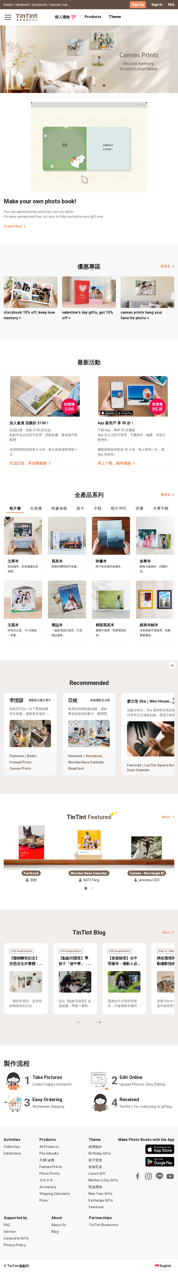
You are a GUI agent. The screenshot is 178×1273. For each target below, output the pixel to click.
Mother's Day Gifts (103, 1180)
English (165, 1266)
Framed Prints (21, 762)
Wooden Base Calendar (86, 762)
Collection (12, 1147)
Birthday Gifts (100, 1153)
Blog (54, 1231)
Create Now (13, 226)
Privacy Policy (15, 1245)
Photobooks (49, 1153)
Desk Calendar (138, 770)
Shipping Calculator (54, 1194)
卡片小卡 (46, 1180)
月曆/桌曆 (46, 1160)
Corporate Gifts (16, 1238)
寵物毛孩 (95, 1167)
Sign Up (138, 4)
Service (10, 1231)
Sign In (156, 4)
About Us (58, 1225)
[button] (31, 843)
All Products (49, 1147)
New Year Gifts (100, 1194)
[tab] (93, 17)
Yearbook (96, 1207)
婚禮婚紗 (95, 1147)
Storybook (94, 756)
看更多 (165, 266)
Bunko (32, 756)
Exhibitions (12, 1153)
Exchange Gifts (101, 1200)
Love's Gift (97, 1173)
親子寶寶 (95, 1160)
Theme (115, 17)
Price (43, 1200)
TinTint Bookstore (103, 1225)
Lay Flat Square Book (160, 765)
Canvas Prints (20, 768)
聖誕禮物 (95, 1187)
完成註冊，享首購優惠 (28, 463)
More (166, 817)
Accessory (48, 1187)
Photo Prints (49, 1173)
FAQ (171, 4)
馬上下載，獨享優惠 (114, 463)
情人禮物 (62, 17)
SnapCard (75, 768)
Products (93, 17)
